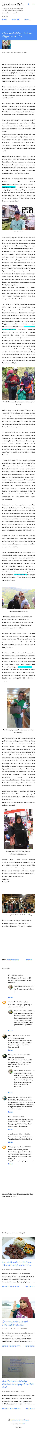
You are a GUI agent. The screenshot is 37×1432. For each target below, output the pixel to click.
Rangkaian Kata (12, 4)
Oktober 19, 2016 (25, 1097)
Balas (10, 997)
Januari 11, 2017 (25, 1147)
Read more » (30, 1286)
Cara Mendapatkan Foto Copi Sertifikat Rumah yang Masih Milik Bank (18, 1384)
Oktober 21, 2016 (24, 1134)
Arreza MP (11, 1002)
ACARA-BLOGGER (13, 960)
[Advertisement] (18, 1213)
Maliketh (23, 1423)
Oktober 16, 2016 (17, 975)
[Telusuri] (29, 3)
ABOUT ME (15, 19)
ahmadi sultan (13, 1134)
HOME (4, 19)
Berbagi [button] (29, 960)
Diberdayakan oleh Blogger (19, 1420)
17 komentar (15, 1408)
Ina (9, 975)
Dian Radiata (12, 1035)
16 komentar (15, 1346)
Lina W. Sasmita (13, 1097)
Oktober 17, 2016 (28, 986)
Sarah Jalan (18, 986)
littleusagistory (13, 1147)
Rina (9, 1116)
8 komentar (14, 1286)
